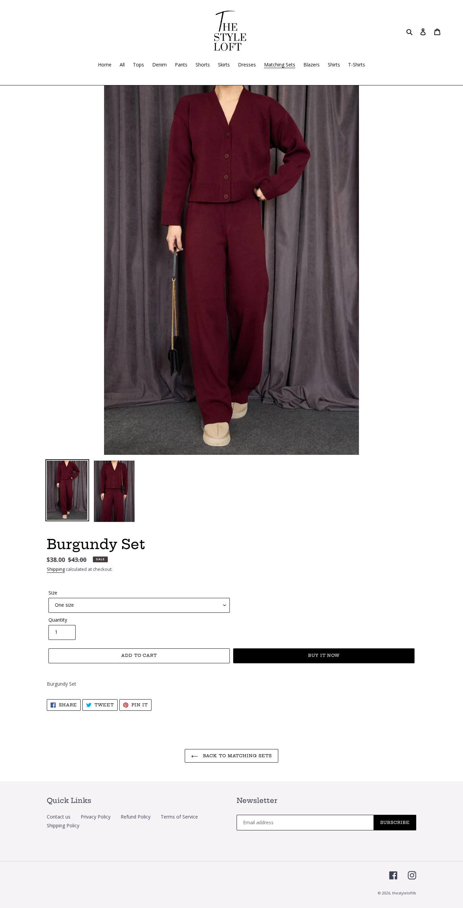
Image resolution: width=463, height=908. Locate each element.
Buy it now (324, 655)
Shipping (56, 569)
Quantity (57, 620)
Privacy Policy (95, 816)
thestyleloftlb (404, 892)
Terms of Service (179, 816)
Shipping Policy (63, 825)
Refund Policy (135, 816)
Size (52, 592)
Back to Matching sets (236, 755)
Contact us (59, 816)
